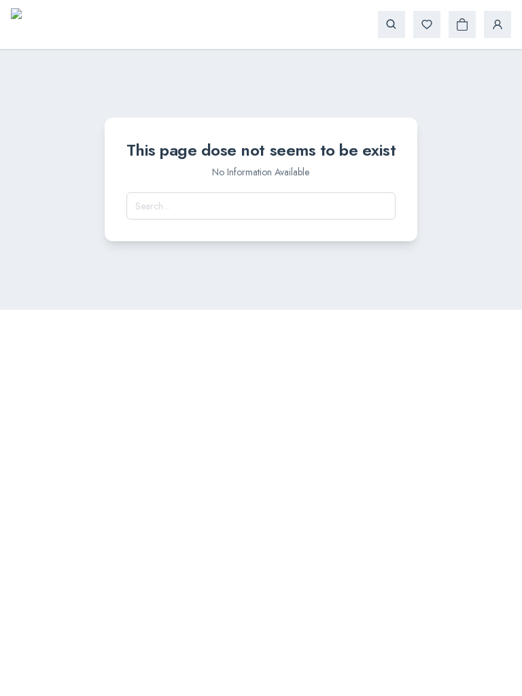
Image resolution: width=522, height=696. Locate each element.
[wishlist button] (426, 24)
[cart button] (462, 24)
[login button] (497, 24)
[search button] (391, 24)
